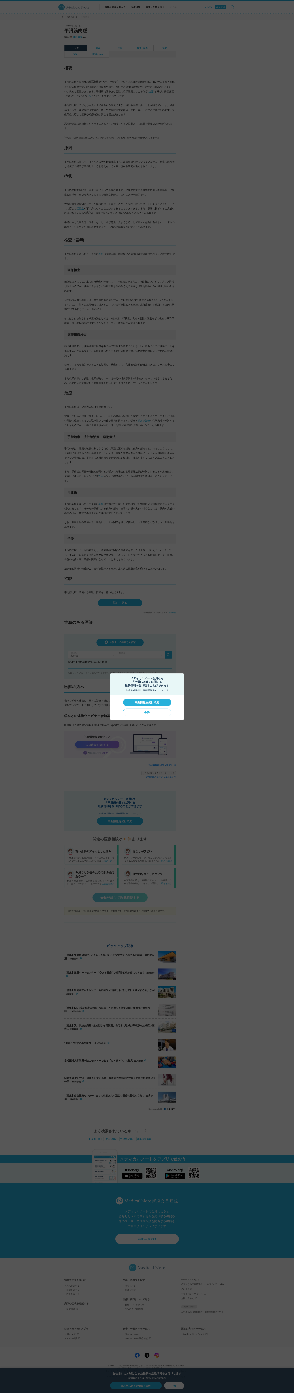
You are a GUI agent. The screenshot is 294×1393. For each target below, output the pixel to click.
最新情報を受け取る (147, 702)
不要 (147, 712)
